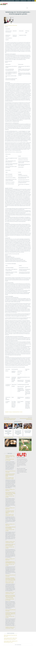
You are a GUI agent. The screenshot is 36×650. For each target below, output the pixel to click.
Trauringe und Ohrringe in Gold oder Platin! (11, 25)
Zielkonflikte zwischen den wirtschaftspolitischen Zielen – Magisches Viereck (10, 456)
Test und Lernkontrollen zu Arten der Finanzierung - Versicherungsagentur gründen (10, 419)
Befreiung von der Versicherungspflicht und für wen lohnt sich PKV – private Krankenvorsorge (10, 596)
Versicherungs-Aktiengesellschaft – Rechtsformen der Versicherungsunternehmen (8, 432)
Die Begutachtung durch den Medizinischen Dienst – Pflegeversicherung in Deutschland (10, 613)
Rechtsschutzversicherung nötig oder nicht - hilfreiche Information (26, 419)
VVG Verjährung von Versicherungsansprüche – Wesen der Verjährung (9, 511)
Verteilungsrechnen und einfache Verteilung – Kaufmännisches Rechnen (10, 475)
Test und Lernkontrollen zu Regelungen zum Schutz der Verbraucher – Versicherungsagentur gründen (18, 432)
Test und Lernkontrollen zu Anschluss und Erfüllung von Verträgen (27, 431)
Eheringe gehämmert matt (8, 437)
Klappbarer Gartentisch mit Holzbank (25, 437)
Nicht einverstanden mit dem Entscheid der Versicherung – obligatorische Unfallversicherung (10, 493)
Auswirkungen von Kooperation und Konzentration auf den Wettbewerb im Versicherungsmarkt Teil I (10, 579)
